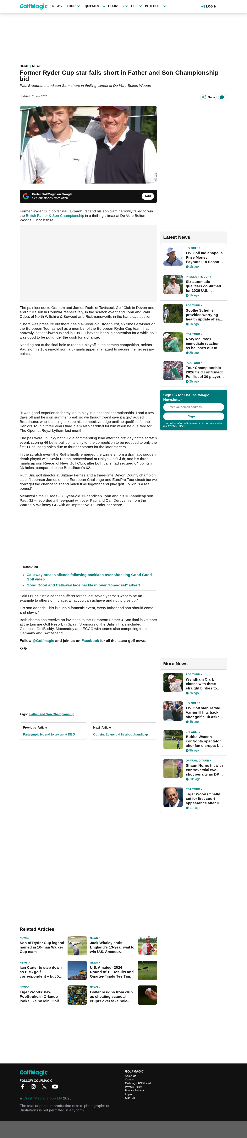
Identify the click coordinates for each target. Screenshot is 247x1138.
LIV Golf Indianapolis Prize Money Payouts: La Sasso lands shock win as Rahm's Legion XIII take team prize (204, 257)
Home (24, 66)
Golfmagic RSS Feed (138, 1083)
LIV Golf (192, 248)
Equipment (92, 6)
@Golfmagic (43, 641)
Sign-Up (130, 1097)
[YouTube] (56, 1087)
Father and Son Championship (51, 714)
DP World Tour (197, 760)
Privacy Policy (176, 425)
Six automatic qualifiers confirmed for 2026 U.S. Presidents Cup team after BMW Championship (204, 286)
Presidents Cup (197, 276)
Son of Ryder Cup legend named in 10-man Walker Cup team (42, 947)
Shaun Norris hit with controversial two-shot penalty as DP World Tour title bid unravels (204, 770)
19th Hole (153, 6)
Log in (211, 6)
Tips (134, 6)
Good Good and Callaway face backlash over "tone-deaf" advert (83, 585)
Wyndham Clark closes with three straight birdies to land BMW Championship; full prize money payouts (204, 683)
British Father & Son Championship (55, 216)
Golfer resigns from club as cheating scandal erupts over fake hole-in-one (111, 996)
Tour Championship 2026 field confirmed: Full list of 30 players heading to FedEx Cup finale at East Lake (204, 372)
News (57, 6)
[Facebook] (23, 1087)
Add (148, 196)
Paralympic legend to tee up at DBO (49, 734)
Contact (129, 1079)
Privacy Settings (135, 1090)
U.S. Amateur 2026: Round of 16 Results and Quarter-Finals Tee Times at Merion (112, 972)
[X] (45, 1087)
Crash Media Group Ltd (42, 1098)
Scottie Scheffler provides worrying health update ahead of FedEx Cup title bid (205, 314)
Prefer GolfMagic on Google (52, 194)
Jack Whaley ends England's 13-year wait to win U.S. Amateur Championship (112, 947)
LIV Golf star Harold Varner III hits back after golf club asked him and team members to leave (204, 712)
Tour (71, 6)
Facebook (90, 641)
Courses (116, 6)
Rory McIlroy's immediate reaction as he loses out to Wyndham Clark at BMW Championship (204, 343)
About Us (130, 1075)
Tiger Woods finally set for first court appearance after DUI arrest (204, 798)
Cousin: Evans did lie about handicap (120, 734)
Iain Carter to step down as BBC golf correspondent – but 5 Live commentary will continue (41, 972)
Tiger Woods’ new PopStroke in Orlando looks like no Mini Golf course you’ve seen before (39, 996)
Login (128, 1094)
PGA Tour (193, 305)
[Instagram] (34, 1087)
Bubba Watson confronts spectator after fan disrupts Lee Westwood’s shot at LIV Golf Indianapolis (204, 741)
